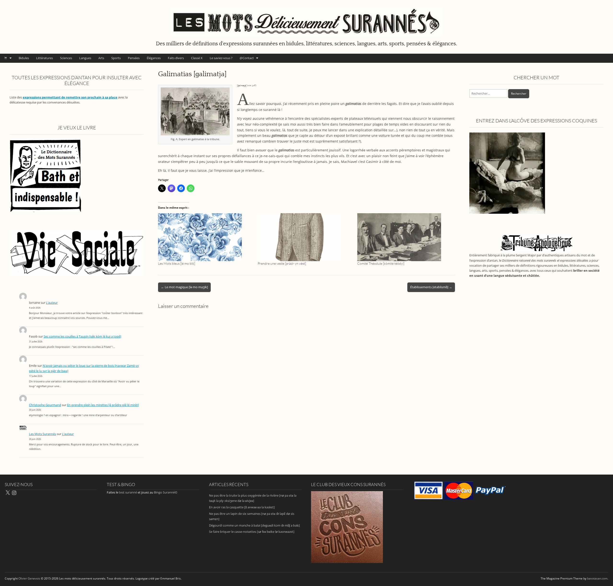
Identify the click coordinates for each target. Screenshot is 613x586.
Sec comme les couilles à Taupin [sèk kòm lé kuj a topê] (82, 336)
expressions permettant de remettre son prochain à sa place (70, 97)
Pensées (134, 58)
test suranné (128, 492)
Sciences (66, 58)
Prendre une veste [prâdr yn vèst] (282, 263)
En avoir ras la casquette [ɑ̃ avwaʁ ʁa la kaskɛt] (242, 507)
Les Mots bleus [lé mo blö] (176, 263)
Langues (85, 58)
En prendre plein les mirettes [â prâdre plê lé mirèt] (103, 405)
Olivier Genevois (29, 578)
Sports (116, 58)
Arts (101, 58)
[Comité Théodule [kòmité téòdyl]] (404, 237)
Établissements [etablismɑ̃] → (431, 287)
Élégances (154, 58)
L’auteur (52, 303)
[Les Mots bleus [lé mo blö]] (205, 237)
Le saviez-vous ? (221, 58)
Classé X (197, 58)
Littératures (44, 58)
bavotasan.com (597, 578)
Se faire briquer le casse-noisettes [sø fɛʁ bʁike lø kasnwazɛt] (251, 531)
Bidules (24, 58)
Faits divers (176, 58)
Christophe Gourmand (45, 405)
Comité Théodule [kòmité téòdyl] (380, 263)
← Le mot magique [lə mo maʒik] (184, 287)
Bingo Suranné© (165, 492)
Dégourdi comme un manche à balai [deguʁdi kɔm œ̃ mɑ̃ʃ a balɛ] (254, 525)
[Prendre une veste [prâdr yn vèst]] (305, 237)
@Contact (247, 58)
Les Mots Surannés (42, 434)
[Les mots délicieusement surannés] (306, 19)
